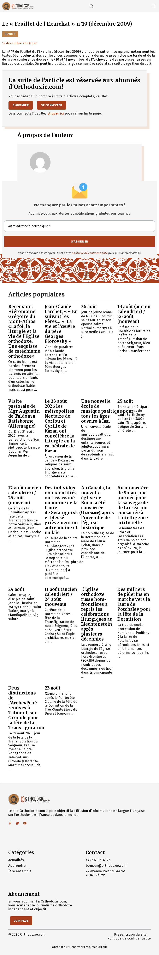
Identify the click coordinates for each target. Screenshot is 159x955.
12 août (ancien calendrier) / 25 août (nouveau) (24, 495)
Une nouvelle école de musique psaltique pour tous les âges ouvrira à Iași (107, 411)
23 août (53, 688)
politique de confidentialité (90, 253)
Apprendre (17, 866)
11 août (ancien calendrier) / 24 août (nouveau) (61, 597)
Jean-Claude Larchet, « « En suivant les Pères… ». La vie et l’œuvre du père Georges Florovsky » (61, 324)
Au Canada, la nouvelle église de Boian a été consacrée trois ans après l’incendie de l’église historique (97, 507)
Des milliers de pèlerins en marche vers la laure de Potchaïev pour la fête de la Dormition (134, 604)
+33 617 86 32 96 (98, 860)
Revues (10, 34)
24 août (16, 589)
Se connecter (51, 105)
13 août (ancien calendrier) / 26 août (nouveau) (134, 314)
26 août (89, 306)
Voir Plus (21, 921)
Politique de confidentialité (129, 938)
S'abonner (21, 105)
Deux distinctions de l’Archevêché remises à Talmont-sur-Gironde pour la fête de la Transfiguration (26, 707)
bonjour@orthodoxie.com (106, 866)
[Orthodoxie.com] (18, 6)
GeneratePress (79, 947)
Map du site (100, 947)
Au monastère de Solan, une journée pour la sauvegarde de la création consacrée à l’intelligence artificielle (132, 505)
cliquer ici (56, 113)
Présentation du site (130, 934)
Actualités (16, 860)
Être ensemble (19, 871)
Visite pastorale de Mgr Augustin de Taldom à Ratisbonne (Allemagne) (24, 414)
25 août (125, 401)
